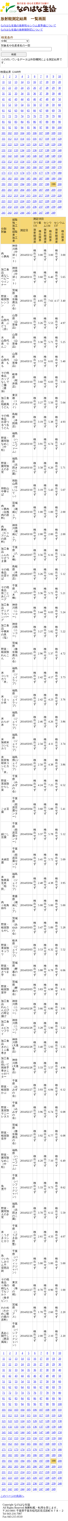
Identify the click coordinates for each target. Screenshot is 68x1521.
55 (28, 105)
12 (9, 82)
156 (35, 161)
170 (60, 167)
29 (53, 88)
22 (9, 88)
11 (3, 82)
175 (28, 173)
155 (28, 161)
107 (41, 133)
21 (3, 88)
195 (28, 184)
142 (10, 156)
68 (47, 110)
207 (41, 190)
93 (16, 127)
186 (35, 178)
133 (16, 150)
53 (16, 105)
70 (59, 110)
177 (41, 173)
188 (47, 178)
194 (22, 184)
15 (28, 82)
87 (40, 121)
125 (28, 144)
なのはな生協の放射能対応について (22, 29)
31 (3, 93)
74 (22, 116)
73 (16, 116)
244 (22, 212)
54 (22, 105)
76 (34, 116)
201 (3, 190)
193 (16, 184)
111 (3, 138)
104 (22, 133)
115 (28, 138)
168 (47, 167)
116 (34, 138)
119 (53, 138)
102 (10, 133)
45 (28, 99)
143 (16, 156)
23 (16, 88)
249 (53, 212)
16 (34, 82)
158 (47, 161)
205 (28, 190)
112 (10, 138)
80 (59, 116)
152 (10, 161)
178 (47, 173)
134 (22, 150)
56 (34, 105)
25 (28, 88)
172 (10, 173)
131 (3, 150)
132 (10, 150)
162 (10, 167)
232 (10, 207)
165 (28, 167)
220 (60, 195)
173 (16, 173)
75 (28, 116)
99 (53, 127)
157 (41, 161)
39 (53, 93)
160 (60, 161)
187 (41, 178)
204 (22, 190)
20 (59, 82)
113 (16, 138)
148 (47, 156)
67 (40, 110)
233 (16, 207)
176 (35, 173)
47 (40, 99)
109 (53, 133)
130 (60, 144)
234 (22, 207)
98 (47, 127)
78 (47, 116)
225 (28, 201)
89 (53, 121)
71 (3, 116)
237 (41, 207)
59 (53, 105)
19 (53, 82)
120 (60, 138)
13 (16, 82)
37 (40, 93)
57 (40, 105)
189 (53, 178)
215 (28, 195)
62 (9, 110)
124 (22, 144)
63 (16, 110)
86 (34, 121)
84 (22, 121)
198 (47, 184)
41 (3, 99)
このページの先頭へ (12, 1496)
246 (35, 212)
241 (3, 212)
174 (22, 173)
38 (47, 93)
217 (41, 195)
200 (60, 184)
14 (22, 82)
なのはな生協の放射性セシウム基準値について (28, 25)
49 (53, 99)
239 (53, 207)
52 (9, 105)
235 (28, 207)
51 (3, 105)
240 (60, 207)
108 (47, 133)
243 (16, 212)
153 (16, 161)
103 (16, 133)
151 (3, 161)
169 (53, 167)
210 (60, 190)
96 (34, 127)
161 (3, 167)
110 (59, 133)
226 (35, 201)
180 (60, 173)
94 (22, 127)
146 (35, 156)
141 (3, 156)
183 (16, 178)
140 (60, 150)
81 (3, 121)
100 (60, 127)
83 (16, 121)
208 (47, 190)
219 (53, 195)
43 (16, 99)
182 (10, 178)
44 (22, 99)
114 (22, 138)
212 (10, 195)
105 (28, 133)
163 (16, 167)
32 (9, 93)
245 (28, 212)
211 (3, 195)
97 (40, 127)
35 (28, 93)
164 (22, 167)
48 (47, 99)
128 (47, 144)
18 (47, 82)
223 (16, 201)
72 (9, 116)
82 (9, 121)
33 (16, 93)
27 (40, 88)
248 (47, 212)
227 (41, 201)
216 (35, 195)
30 (59, 88)
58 (47, 105)
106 (35, 133)
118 (47, 138)
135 (28, 150)
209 (53, 190)
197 (41, 184)
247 (41, 212)
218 (47, 195)
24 (22, 88)
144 (22, 156)
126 (35, 144)
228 (47, 201)
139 (53, 150)
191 (3, 184)
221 (3, 201)
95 (28, 127)
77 (40, 116)
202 (10, 190)
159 (53, 161)
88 (47, 121)
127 (41, 144)
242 (10, 212)
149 (53, 156)
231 (3, 207)
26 (34, 88)
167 (41, 167)
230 (60, 201)
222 (10, 201)
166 (35, 167)
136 (35, 150)
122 (10, 144)
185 (28, 178)
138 (47, 150)
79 (53, 116)
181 (3, 178)
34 (22, 93)
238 (47, 207)
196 (35, 184)
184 (22, 178)
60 (59, 105)
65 (28, 110)
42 (9, 99)
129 (53, 144)
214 (22, 195)
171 (3, 173)
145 (28, 156)
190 (60, 178)
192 (10, 184)
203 (16, 190)
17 (40, 82)
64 (22, 110)
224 (22, 201)
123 (16, 144)
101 (3, 133)
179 (53, 173)
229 (53, 201)
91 (3, 127)
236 (35, 207)
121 (3, 144)
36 (34, 93)
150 (60, 156)
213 (16, 195)
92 (9, 127)
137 (41, 150)
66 (34, 110)
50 (59, 99)
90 (59, 121)
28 (47, 88)
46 (34, 99)
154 (22, 161)
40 (59, 93)
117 (41, 138)
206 (35, 190)
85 (28, 121)
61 (3, 110)
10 (59, 76)
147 (41, 156)
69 (53, 110)
